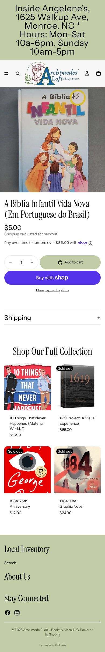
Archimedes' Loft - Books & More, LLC (51, 630)
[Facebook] (7, 613)
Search (10, 562)
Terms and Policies (52, 645)
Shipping (17, 318)
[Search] (18, 73)
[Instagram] (17, 613)
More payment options (52, 290)
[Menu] (6, 73)
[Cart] (98, 73)
